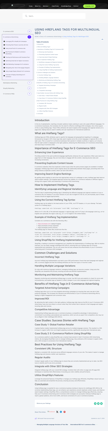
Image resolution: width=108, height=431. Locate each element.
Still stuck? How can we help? (46, 418)
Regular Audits (42, 106)
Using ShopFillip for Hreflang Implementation (50, 70)
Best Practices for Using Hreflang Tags (47, 100)
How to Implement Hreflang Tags (45, 59)
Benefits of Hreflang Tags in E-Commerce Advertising (51, 82)
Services (45, 6)
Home (30, 6)
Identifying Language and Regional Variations (50, 62)
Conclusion (40, 113)
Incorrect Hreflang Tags (45, 75)
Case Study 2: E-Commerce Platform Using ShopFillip (52, 98)
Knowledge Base (66, 6)
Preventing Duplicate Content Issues (48, 54)
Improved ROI (42, 88)
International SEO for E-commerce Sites (82, 424)
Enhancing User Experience (46, 52)
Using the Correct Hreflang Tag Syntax (49, 64)
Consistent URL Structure (45, 103)
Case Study (55, 6)
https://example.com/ (44, 224)
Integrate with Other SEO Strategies (48, 108)
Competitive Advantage (45, 90)
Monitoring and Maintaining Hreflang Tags (50, 80)
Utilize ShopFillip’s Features (46, 111)
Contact (75, 6)
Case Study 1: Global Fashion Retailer (48, 95)
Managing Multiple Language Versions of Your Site (52, 424)
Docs (41, 36)
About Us (37, 6)
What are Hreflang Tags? (43, 46)
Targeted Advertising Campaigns (47, 85)
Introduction (40, 44)
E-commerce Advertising (53, 36)
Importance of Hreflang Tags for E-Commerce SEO (50, 49)
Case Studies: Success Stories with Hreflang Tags (50, 93)
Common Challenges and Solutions (46, 72)
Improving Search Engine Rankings (48, 57)
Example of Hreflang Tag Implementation (49, 67)
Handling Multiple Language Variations (49, 77)
